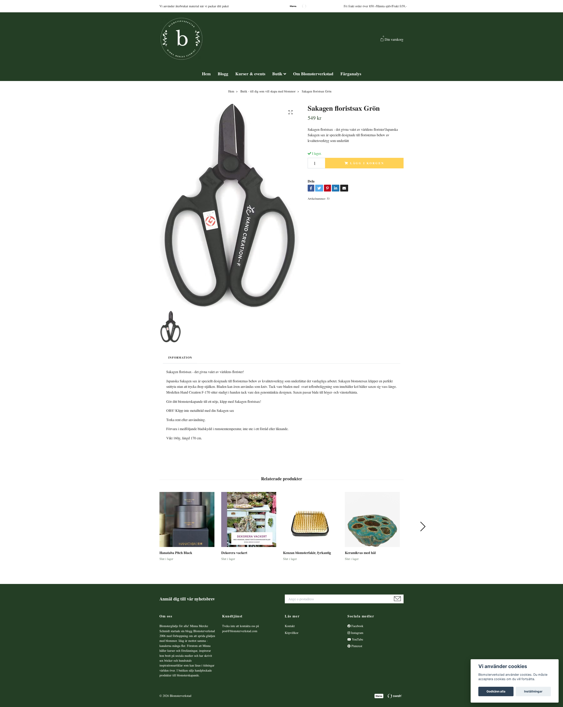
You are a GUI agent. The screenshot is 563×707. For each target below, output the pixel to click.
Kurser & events (250, 74)
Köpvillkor (291, 633)
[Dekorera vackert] (250, 519)
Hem (206, 74)
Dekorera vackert (234, 552)
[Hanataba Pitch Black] (188, 519)
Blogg (223, 74)
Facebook (357, 626)
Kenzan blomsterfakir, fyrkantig (307, 552)
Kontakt (290, 626)
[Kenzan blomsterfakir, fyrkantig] (312, 519)
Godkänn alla (495, 691)
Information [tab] (180, 357)
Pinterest (356, 646)
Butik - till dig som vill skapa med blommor (268, 91)
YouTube (357, 639)
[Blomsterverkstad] (182, 39)
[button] (423, 526)
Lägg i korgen (367, 163)
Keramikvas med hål (360, 552)
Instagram (356, 633)
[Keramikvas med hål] (374, 519)
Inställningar (533, 691)
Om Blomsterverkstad (313, 74)
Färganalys (350, 74)
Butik (277, 74)
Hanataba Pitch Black (175, 552)
